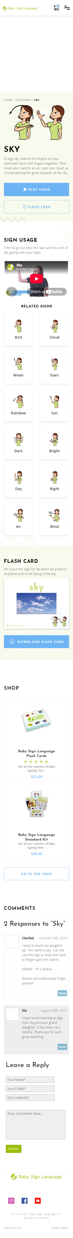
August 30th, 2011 (54, 1010)
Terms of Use (13, 1228)
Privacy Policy (60, 1228)
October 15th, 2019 (53, 938)
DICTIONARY (23, 100)
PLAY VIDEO (39, 189)
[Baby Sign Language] (20, 7)
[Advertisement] (36, 54)
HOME (8, 100)
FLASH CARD (39, 207)
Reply (62, 993)
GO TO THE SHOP (36, 874)
